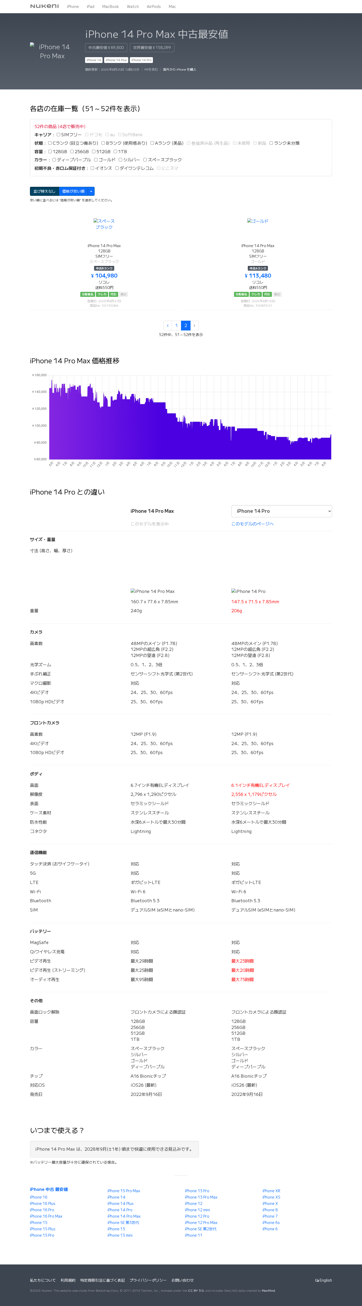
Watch (133, 6)
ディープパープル (73, 159)
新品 (261, 143)
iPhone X (270, 1203)
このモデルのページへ (252, 524)
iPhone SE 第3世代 (123, 1222)
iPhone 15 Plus (42, 1229)
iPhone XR (271, 1191)
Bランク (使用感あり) (126, 143)
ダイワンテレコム (136, 168)
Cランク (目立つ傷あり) (75, 143)
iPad (90, 6)
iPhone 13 (116, 1229)
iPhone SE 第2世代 (201, 1229)
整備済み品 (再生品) (210, 143)
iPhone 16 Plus (42, 1203)
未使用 (243, 143)
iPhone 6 (270, 1229)
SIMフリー (71, 134)
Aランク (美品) (169, 143)
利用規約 (68, 1280)
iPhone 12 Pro (197, 1216)
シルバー (131, 159)
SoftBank (132, 134)
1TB (122, 151)
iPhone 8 (270, 1210)
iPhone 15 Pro (42, 1235)
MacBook (110, 6)
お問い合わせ (182, 1280)
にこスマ (169, 168)
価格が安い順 (73, 191)
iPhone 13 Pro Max (201, 1197)
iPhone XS (271, 1197)
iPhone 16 (38, 1197)
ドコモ (95, 134)
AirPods (154, 6)
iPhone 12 (193, 1203)
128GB (59, 151)
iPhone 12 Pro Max (201, 1222)
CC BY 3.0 (196, 1291)
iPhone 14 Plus (116, 60)
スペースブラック (164, 159)
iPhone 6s (271, 1222)
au (112, 134)
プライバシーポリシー (148, 1280)
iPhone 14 (94, 60)
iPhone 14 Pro (141, 60)
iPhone (73, 6)
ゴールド (107, 159)
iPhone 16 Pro (42, 1210)
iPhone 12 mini (197, 1210)
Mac (172, 6)
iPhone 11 (193, 1235)
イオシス (103, 168)
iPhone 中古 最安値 (49, 1189)
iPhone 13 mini (120, 1235)
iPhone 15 (38, 1222)
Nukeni (44, 6)
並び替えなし (44, 191)
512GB (103, 151)
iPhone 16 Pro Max (46, 1216)
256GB (81, 151)
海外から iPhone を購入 (179, 69)
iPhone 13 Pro (197, 1191)
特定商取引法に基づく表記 (102, 1280)
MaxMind (268, 1291)
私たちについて (43, 1280)
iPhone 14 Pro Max (124, 1216)
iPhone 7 (270, 1216)
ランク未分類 (286, 143)
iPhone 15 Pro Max (124, 1191)
